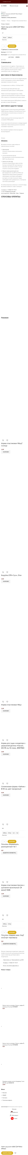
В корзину (12, 46)
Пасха (8, 20)
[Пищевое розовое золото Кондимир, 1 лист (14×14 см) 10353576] (14, 1064)
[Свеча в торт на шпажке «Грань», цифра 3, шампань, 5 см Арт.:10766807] (14, 988)
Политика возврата (7, 1100)
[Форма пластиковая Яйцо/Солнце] (14, 380)
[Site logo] (14, 5)
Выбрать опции (7, 1153)
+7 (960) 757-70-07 (7, 1)
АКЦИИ (4, 1095)
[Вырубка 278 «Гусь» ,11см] (14, 511)
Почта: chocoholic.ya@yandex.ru (11, 965)
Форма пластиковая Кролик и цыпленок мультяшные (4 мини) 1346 (12, 887)
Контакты (4, 1097)
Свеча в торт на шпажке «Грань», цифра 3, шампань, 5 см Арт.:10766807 (13, 1006)
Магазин (4, 1092)
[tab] (11, 57)
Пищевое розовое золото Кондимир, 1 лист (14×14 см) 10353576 (13, 1082)
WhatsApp (12, 193)
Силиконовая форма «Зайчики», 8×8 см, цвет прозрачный (13, 787)
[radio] (4, 37)
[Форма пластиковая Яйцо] (14, 641)
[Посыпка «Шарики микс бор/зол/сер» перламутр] (9, 905)
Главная (3, 20)
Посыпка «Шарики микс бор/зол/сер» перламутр (12, 936)
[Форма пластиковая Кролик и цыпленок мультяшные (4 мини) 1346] (14, 867)
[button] (5, 452)
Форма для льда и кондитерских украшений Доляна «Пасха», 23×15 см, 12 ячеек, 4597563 (14, 745)
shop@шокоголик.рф (10, 191)
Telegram (21, 193)
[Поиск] (25, 5)
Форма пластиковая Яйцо (11, 705)
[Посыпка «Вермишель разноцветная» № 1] (14, 809)
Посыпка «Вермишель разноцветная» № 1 (10, 845)
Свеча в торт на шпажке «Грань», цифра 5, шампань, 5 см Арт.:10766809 (13, 1044)
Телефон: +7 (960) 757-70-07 (10, 962)
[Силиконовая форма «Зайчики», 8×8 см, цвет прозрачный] (14, 768)
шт (2, 33)
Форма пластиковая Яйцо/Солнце (11, 444)
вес (3, 828)
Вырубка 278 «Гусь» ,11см (11, 575)
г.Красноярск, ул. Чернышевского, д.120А (13, 960)
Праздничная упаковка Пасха (19, 20)
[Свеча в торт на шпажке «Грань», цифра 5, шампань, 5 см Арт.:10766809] (14, 1026)
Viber (17, 193)
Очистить (4, 39)
